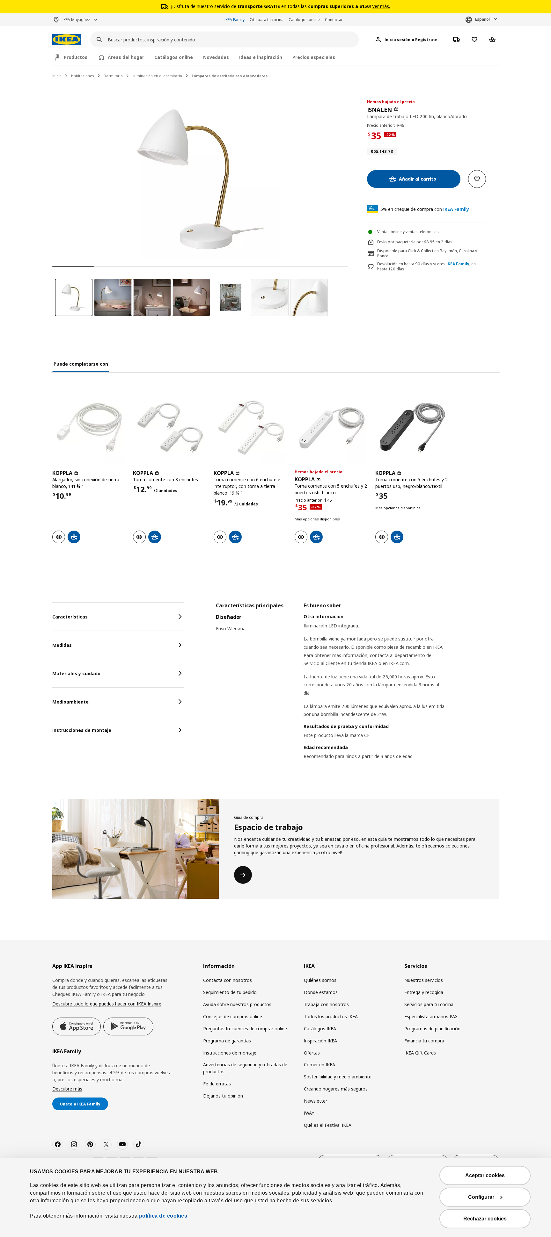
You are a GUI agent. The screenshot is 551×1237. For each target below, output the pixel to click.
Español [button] (482, 19)
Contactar (334, 19)
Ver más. (381, 6)
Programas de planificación (432, 1029)
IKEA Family (234, 19)
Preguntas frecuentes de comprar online (245, 1029)
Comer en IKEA (319, 1065)
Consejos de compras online (232, 1016)
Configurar (481, 1197)
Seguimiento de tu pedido (230, 992)
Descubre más (67, 1089)
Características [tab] (70, 617)
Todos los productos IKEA (331, 1016)
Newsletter (315, 1101)
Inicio (57, 75)
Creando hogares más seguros (336, 1089)
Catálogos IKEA (320, 1029)
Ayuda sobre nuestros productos (237, 1004)
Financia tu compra (424, 1041)
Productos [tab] (75, 57)
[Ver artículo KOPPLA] (89, 427)
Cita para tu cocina (266, 19)
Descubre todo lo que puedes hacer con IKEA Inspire (106, 1004)
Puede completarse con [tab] (81, 364)
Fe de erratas (217, 1084)
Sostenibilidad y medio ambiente (337, 1077)
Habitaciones (82, 75)
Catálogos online (304, 19)
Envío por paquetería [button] (396, 242)
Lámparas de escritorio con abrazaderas (230, 75)
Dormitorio (113, 75)
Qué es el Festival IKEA (327, 1125)
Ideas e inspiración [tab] (260, 57)
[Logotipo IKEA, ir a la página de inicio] (66, 40)
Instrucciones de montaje (229, 1053)
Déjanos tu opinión (223, 1096)
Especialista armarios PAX (431, 1016)
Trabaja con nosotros (326, 1004)
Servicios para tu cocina (428, 1004)
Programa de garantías (227, 1041)
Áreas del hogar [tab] (126, 57)
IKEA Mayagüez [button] (76, 19)
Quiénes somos (320, 980)
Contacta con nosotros (227, 980)
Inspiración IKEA (320, 1041)
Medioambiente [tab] (70, 702)
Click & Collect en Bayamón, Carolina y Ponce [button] (427, 253)
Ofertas (312, 1053)
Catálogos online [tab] (173, 57)
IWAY (309, 1113)
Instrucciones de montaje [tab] (81, 730)
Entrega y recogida (423, 992)
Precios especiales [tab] (313, 57)
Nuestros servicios (423, 980)
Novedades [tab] (216, 57)
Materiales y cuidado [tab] (76, 673)
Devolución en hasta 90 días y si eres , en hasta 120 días (426, 266)
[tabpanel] (357, 689)
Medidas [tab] (62, 645)
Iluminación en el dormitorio (157, 75)
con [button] (424, 209)
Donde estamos (321, 992)
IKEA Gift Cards (420, 1053)
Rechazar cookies (485, 1218)
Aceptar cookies (485, 1175)
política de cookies (162, 1216)
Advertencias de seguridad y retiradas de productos (245, 1068)
